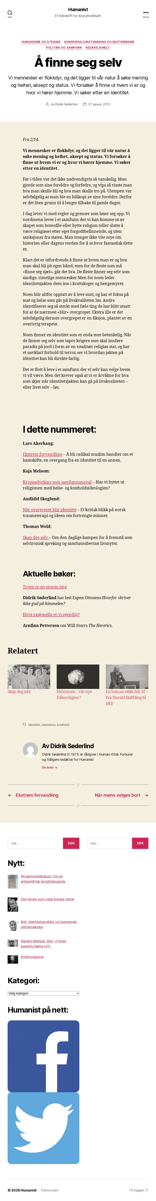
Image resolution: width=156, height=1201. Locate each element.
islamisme (49, 725)
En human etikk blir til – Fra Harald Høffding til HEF (127, 697)
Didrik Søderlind (66, 104)
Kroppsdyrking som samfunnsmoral (57, 482)
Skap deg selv (36, 537)
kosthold (63, 725)
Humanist (78, 9)
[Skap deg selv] (29, 677)
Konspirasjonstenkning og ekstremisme (99, 42)
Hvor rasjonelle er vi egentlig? (51, 614)
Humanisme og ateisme (40, 42)
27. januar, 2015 (99, 104)
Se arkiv (49, 767)
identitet (34, 725)
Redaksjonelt (98, 47)
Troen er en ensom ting (45, 587)
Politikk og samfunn (64, 47)
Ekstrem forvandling (42, 454)
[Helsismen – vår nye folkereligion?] (78, 677)
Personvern (49, 1190)
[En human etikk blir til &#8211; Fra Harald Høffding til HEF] (127, 677)
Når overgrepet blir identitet (49, 509)
